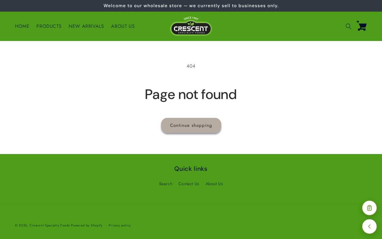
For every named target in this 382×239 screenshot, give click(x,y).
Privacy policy (120, 225)
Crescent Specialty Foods (50, 225)
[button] (348, 26)
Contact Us (188, 184)
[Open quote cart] (369, 208)
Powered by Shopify (87, 225)
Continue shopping (191, 125)
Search (165, 184)
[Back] (369, 226)
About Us (214, 184)
